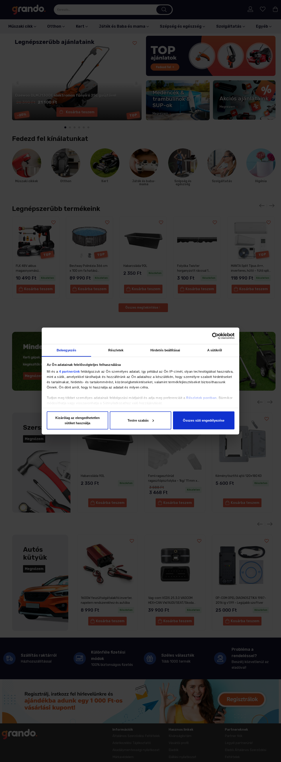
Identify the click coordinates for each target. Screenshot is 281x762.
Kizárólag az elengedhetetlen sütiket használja (77, 420)
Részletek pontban (201, 398)
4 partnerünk (69, 371)
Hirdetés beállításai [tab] (165, 350)
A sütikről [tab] (214, 350)
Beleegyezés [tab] (66, 350)
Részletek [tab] (115, 350)
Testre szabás (138, 420)
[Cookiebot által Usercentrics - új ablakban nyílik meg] (215, 335)
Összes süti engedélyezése (203, 420)
